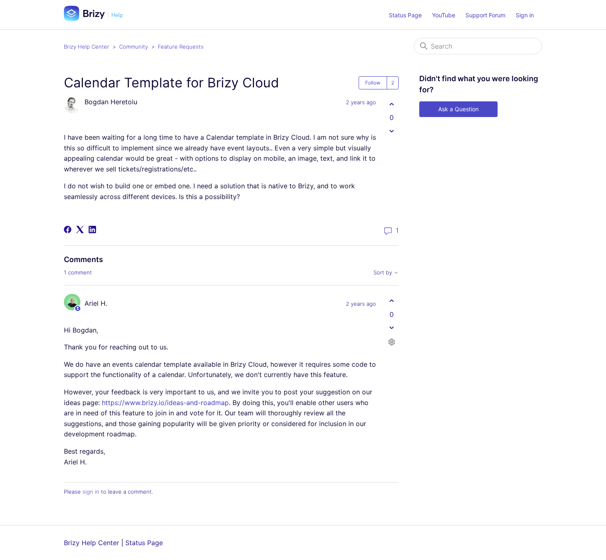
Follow (373, 83)
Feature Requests (181, 46)
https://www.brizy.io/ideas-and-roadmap (165, 402)
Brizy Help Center (86, 46)
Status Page (405, 15)
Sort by (383, 272)
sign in (90, 491)
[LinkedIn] (92, 229)
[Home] (96, 18)
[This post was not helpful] (391, 131)
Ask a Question (458, 108)
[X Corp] (80, 229)
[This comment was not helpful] (391, 328)
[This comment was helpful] (391, 301)
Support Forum (485, 15)
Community (133, 46)
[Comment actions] (391, 342)
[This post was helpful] (391, 104)
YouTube (443, 15)
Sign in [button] (525, 15)
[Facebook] (67, 229)
